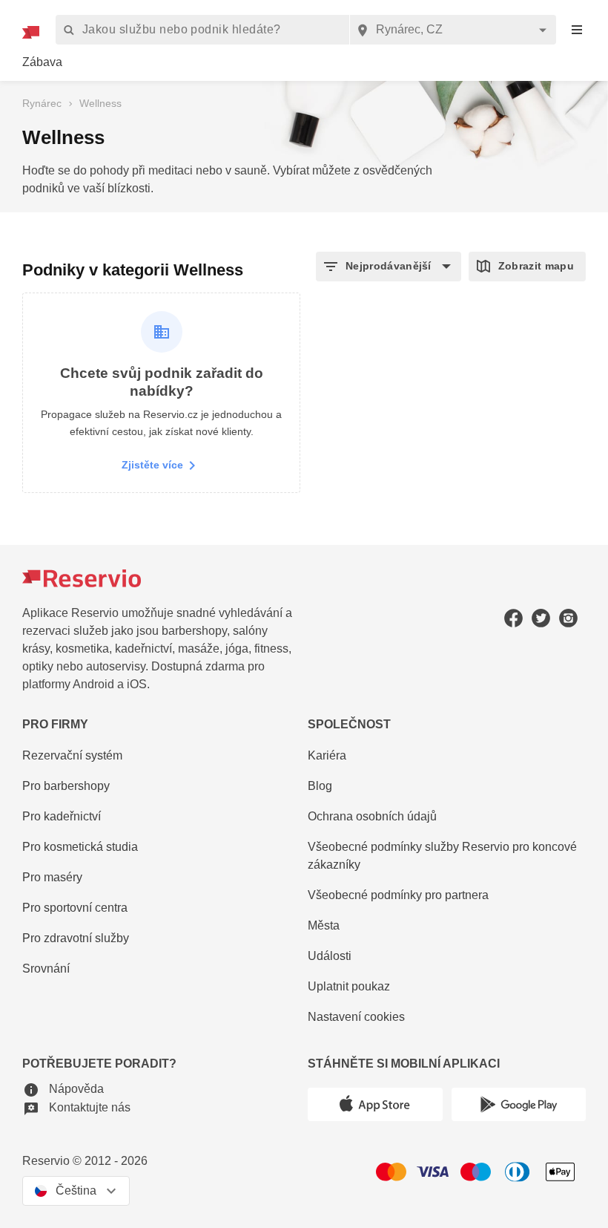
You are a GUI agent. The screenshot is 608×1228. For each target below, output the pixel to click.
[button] (388, 266)
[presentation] (577, 30)
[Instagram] (568, 618)
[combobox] (452, 29)
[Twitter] (541, 618)
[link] (42, 62)
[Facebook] (513, 618)
